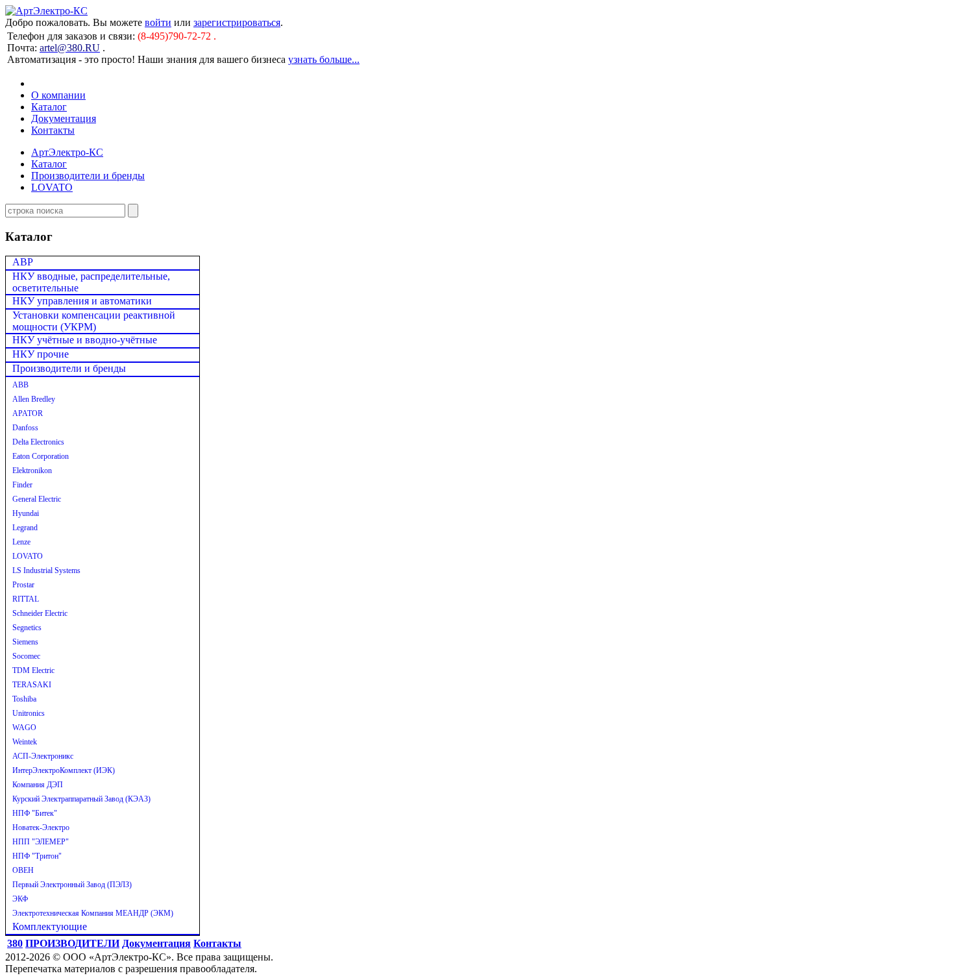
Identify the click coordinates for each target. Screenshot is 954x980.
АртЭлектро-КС (67, 152)
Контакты (53, 130)
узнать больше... (324, 59)
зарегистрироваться (236, 22)
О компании (58, 95)
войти (158, 22)
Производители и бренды (88, 175)
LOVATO (52, 187)
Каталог (49, 106)
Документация (63, 118)
